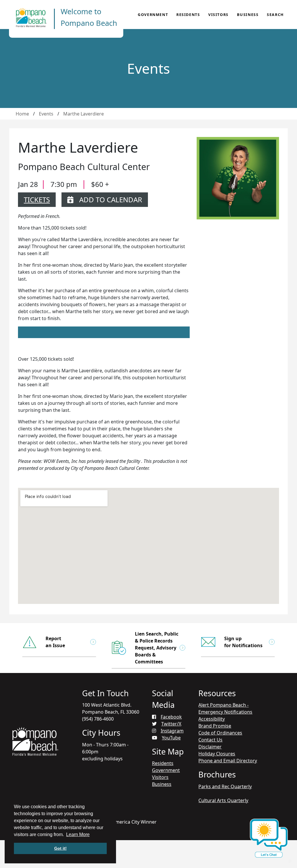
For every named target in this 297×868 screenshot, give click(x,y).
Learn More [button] (78, 834)
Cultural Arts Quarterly (223, 800)
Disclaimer (210, 747)
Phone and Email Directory (227, 760)
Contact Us (210, 740)
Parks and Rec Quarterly (225, 786)
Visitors (218, 14)
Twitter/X (171, 724)
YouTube (171, 738)
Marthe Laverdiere (83, 114)
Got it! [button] (60, 848)
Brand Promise (214, 726)
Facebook (171, 717)
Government (153, 14)
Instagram (172, 731)
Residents (188, 14)
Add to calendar (110, 199)
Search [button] (275, 14)
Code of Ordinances (220, 733)
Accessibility (211, 719)
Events (46, 114)
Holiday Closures (216, 753)
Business (248, 14)
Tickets (37, 199)
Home (22, 114)
